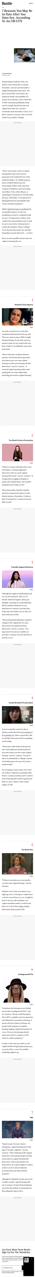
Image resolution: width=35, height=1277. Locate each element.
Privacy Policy (11, 1272)
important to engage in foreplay (15, 479)
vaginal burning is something (17, 209)
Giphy (31, 327)
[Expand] (25, 1259)
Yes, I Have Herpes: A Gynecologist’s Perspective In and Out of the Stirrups (17, 195)
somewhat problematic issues (18, 102)
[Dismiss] (31, 1259)
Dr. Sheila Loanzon (23, 180)
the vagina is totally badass (19, 593)
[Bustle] (7, 3)
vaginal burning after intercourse (14, 90)
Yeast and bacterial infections (13, 620)
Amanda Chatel (7, 73)
